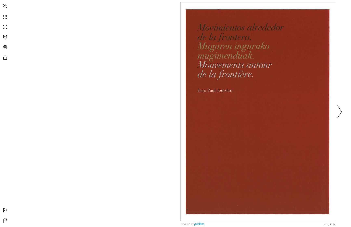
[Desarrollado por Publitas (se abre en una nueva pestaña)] (5, 220)
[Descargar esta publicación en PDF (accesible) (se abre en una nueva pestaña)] (5, 37)
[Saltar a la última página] (334, 224)
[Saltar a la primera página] (324, 224)
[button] (5, 6)
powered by (187, 224)
